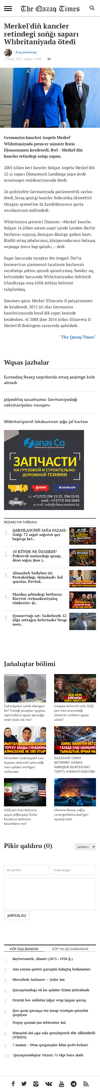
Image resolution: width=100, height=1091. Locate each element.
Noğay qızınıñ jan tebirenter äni (39, 1022)
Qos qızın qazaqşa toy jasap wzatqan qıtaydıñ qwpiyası (50, 1012)
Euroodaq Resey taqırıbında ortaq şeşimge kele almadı (49, 379)
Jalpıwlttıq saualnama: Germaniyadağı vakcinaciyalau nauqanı (40, 402)
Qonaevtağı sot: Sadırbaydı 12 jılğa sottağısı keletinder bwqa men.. (40, 620)
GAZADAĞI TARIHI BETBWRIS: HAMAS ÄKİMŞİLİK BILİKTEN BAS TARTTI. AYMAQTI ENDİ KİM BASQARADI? (74, 767)
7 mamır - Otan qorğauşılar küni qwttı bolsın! (50, 1045)
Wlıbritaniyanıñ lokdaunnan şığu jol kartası (46, 421)
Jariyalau (16, 915)
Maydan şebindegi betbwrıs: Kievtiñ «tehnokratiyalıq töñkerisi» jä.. (38, 598)
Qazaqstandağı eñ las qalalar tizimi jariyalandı (51, 990)
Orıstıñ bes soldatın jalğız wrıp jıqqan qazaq (49, 1000)
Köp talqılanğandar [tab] (70, 949)
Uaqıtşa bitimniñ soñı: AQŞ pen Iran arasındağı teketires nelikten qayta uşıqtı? (74, 713)
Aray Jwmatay (26, 52)
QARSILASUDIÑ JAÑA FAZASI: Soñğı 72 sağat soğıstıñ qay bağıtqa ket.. (40, 534)
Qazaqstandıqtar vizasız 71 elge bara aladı (48, 1055)
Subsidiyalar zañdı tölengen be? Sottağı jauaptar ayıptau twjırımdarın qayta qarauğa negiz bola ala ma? (24, 713)
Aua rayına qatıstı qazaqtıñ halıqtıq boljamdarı (51, 969)
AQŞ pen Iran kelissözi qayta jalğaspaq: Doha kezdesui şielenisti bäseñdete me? (20, 817)
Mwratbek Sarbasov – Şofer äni (39, 979)
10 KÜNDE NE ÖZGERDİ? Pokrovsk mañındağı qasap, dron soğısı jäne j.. (37, 556)
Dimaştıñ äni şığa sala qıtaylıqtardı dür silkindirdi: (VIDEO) (54, 1035)
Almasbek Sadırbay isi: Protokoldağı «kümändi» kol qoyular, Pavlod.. (38, 577)
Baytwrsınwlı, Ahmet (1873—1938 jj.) (43, 959)
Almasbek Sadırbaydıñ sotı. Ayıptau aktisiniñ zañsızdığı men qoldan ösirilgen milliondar (24, 765)
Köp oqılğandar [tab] (24, 949)
